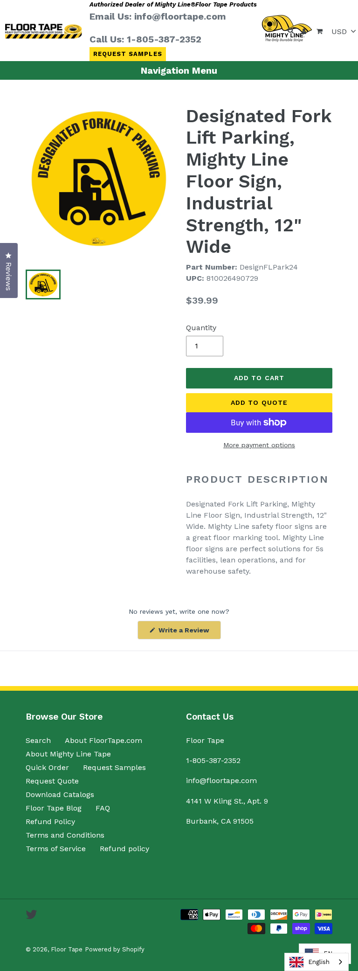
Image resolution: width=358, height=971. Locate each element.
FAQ (103, 808)
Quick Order (47, 767)
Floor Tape (67, 949)
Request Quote (52, 781)
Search (38, 740)
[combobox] (316, 962)
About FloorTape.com (103, 740)
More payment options (259, 445)
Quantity (201, 327)
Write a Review (189, 632)
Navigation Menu (179, 70)
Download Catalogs (60, 794)
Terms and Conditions (65, 835)
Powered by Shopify (115, 949)
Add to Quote (259, 402)
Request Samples (127, 53)
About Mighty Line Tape (68, 753)
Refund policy (124, 848)
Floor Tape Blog (54, 808)
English (319, 961)
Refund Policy (50, 821)
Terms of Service (56, 848)
